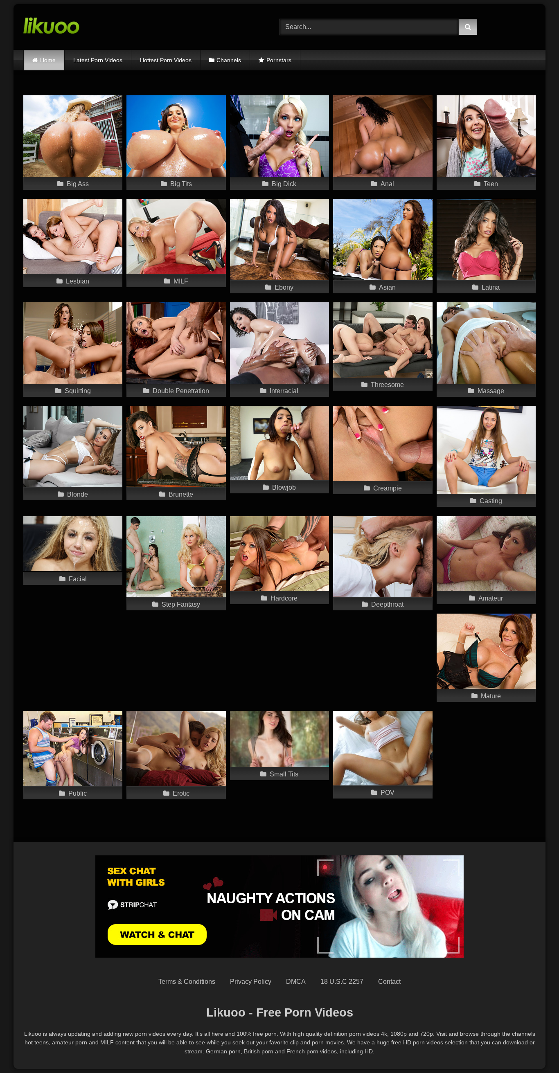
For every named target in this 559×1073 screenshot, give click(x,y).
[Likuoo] (51, 27)
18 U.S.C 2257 (341, 981)
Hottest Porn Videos (166, 60)
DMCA (296, 981)
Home (48, 60)
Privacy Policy (250, 981)
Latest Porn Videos (97, 60)
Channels (228, 60)
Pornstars (278, 60)
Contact (389, 981)
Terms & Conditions (186, 981)
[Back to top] (534, 1049)
